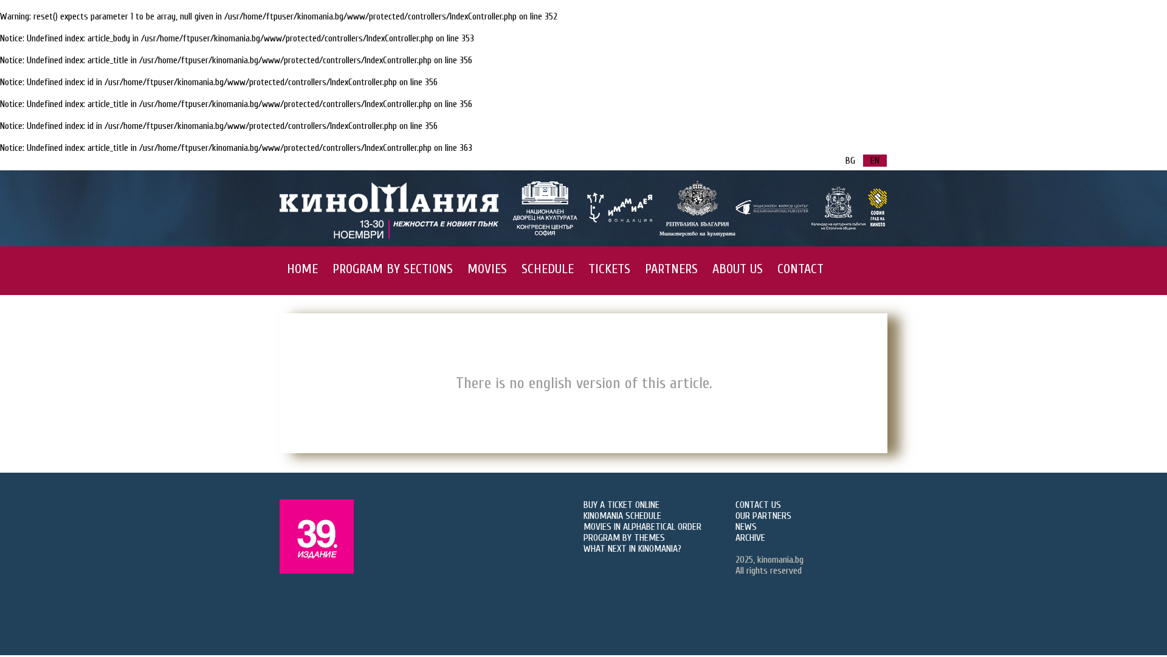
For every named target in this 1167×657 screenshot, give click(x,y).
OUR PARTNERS (763, 515)
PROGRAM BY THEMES (624, 537)
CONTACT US (758, 504)
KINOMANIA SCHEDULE (622, 515)
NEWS (746, 526)
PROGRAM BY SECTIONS (392, 269)
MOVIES (487, 269)
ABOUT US (737, 269)
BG (850, 160)
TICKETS (609, 269)
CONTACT (800, 269)
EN (875, 160)
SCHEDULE (548, 269)
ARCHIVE (750, 537)
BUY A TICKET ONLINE (621, 504)
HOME (302, 269)
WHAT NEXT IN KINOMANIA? (632, 548)
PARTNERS (671, 269)
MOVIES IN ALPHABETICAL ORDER (642, 526)
